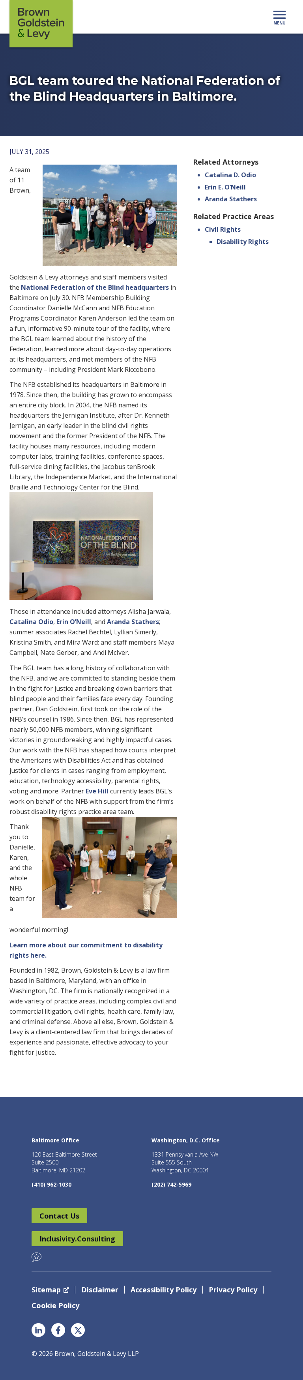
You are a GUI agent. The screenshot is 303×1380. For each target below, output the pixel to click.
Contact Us (59, 1216)
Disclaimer (99, 1290)
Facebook (58, 1330)
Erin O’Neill (73, 621)
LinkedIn (38, 1330)
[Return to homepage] (41, 23)
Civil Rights (223, 229)
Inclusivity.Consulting (77, 1238)
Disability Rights (243, 241)
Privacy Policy (233, 1290)
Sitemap (46, 1290)
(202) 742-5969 (171, 1184)
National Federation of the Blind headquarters (95, 287)
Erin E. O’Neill (225, 187)
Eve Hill (97, 791)
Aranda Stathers (133, 621)
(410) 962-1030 (51, 1184)
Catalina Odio (31, 621)
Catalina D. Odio (230, 175)
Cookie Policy (55, 1305)
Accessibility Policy (163, 1290)
